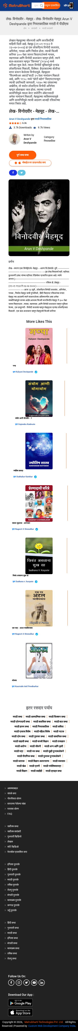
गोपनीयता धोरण (14, 798)
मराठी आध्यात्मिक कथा (35, 716)
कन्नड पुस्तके (13, 905)
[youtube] (34, 982)
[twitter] (26, 982)
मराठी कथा (17, 716)
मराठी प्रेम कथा (18, 736)
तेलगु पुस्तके (12, 889)
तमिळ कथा (12, 953)
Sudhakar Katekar (25, 476)
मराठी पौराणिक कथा (25, 756)
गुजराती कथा (13, 927)
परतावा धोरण (13, 808)
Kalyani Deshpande (25, 372)
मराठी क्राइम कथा (53, 770)
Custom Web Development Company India (51, 1025)
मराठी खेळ (21, 765)
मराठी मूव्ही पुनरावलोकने (53, 751)
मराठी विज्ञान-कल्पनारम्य (38, 761)
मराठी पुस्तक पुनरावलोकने (49, 756)
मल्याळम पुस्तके (14, 900)
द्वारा (14, 372)
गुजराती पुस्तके (13, 874)
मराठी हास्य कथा (22, 726)
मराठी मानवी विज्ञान (40, 741)
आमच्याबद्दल (12, 788)
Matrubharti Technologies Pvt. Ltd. (44, 1022)
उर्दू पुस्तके (12, 910)
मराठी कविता (58, 726)
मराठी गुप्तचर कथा (37, 736)
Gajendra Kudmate (26, 424)
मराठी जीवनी (35, 746)
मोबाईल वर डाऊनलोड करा (34, 162)
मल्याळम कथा (13, 948)
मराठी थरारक (18, 761)
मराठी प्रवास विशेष (22, 731)
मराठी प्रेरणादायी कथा (20, 721)
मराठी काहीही (36, 770)
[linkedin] (42, 982)
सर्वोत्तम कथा (12, 826)
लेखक (10, 841)
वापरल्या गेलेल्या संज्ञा (16, 803)
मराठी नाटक (59, 731)
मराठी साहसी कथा (21, 741)
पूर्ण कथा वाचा (23, 154)
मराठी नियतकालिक (43, 118)
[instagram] (19, 982)
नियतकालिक (49, 140)
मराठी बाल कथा (60, 721)
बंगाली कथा (12, 943)
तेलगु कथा (11, 958)
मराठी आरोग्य (20, 746)
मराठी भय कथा (33, 751)
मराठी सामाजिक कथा (57, 736)
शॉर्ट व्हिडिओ (13, 846)
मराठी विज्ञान (22, 770)
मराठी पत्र (18, 751)
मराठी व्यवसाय (59, 761)
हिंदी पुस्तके (12, 869)
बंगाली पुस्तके (13, 894)
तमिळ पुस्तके (13, 884)
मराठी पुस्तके (13, 879)
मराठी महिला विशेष (42, 731)
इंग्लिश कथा (12, 938)
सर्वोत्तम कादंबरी (14, 831)
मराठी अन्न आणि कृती (53, 746)
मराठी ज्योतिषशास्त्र (52, 765)
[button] (41, 5)
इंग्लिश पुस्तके (13, 864)
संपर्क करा (11, 793)
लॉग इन (68, 5)
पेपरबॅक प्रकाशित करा (17, 851)
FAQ (9, 813)
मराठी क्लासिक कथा (42, 721)
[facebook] (11, 982)
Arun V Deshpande (20, 118)
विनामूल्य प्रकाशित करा (51, 5)
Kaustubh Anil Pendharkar (26, 686)
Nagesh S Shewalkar (24, 529)
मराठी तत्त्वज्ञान (58, 741)
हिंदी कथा (11, 922)
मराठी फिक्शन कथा (57, 716)
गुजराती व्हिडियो (14, 836)
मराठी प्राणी (34, 765)
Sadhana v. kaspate (25, 581)
